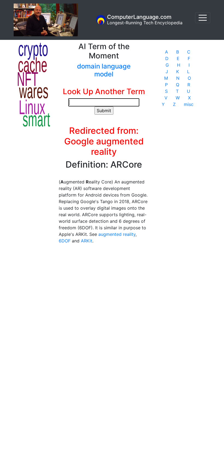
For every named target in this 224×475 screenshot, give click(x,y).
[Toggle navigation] (202, 17)
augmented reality (116, 234)
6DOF (64, 241)
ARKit (86, 241)
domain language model (104, 70)
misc (188, 104)
